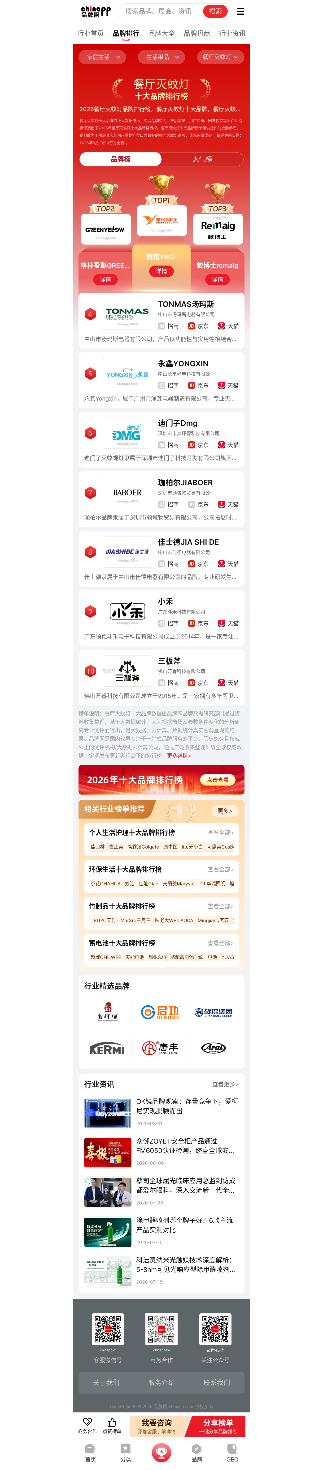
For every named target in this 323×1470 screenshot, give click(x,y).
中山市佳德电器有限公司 (184, 552)
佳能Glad (148, 884)
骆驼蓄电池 (182, 957)
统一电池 (207, 957)
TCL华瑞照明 (211, 884)
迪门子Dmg (178, 423)
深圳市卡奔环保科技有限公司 (188, 433)
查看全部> (221, 832)
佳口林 (98, 847)
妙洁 (130, 884)
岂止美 (116, 847)
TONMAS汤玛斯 (186, 304)
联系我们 (217, 1383)
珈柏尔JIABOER (185, 482)
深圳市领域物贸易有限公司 (186, 493)
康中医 (170, 847)
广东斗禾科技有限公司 (181, 612)
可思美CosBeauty (226, 847)
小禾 (165, 601)
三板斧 (169, 661)
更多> (225, 810)
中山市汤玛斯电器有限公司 (186, 314)
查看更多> (225, 1084)
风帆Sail (157, 957)
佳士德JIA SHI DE (188, 542)
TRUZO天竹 (103, 920)
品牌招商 (197, 34)
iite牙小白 (192, 847)
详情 (105, 279)
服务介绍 (161, 1383)
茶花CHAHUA (106, 884)
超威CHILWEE (106, 957)
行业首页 (90, 34)
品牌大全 (161, 34)
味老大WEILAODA (174, 920)
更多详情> (179, 755)
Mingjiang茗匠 (213, 920)
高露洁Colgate (143, 847)
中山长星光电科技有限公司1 (187, 374)
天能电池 (134, 957)
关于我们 (106, 1383)
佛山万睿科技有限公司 (181, 671)
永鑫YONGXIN (183, 363)
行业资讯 (232, 34)
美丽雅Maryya (178, 884)
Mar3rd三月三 (135, 920)
